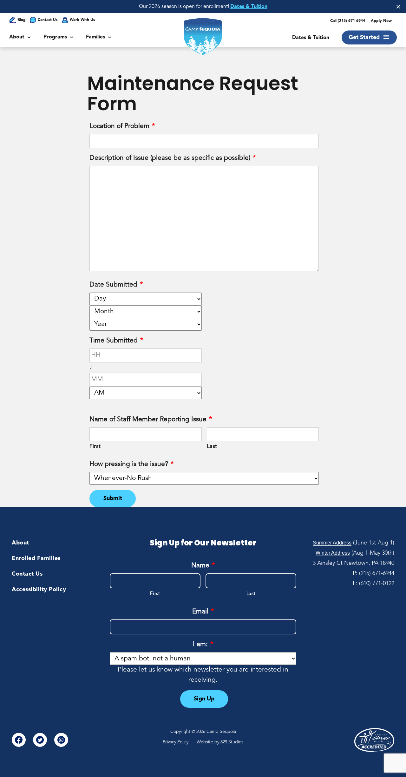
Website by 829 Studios (220, 742)
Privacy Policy (175, 742)
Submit (112, 498)
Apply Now (381, 21)
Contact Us (48, 20)
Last (212, 446)
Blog (21, 20)
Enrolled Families (36, 558)
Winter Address (333, 553)
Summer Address (332, 542)
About (16, 37)
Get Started (364, 37)
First (95, 446)
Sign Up (204, 699)
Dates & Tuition (248, 6)
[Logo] (203, 36)
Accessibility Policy (39, 589)
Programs (55, 37)
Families (95, 37)
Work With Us (82, 20)
